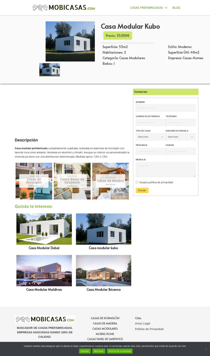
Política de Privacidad (149, 329)
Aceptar (85, 351)
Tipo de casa (143, 131)
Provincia (141, 145)
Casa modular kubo (103, 248)
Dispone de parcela (177, 131)
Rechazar (99, 351)
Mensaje (141, 159)
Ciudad (170, 145)
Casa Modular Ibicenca (104, 289)
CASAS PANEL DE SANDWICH (105, 339)
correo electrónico (148, 116)
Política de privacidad (120, 351)
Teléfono (171, 116)
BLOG (176, 8)
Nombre (140, 102)
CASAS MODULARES (105, 329)
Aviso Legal (142, 323)
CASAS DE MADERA (105, 323)
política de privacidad (160, 182)
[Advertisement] (72, 113)
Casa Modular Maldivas (44, 289)
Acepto (156, 182)
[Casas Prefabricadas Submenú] (166, 7)
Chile (138, 318)
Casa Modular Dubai (44, 248)
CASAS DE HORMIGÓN (105, 318)
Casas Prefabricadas (146, 8)
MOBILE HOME (105, 334)
